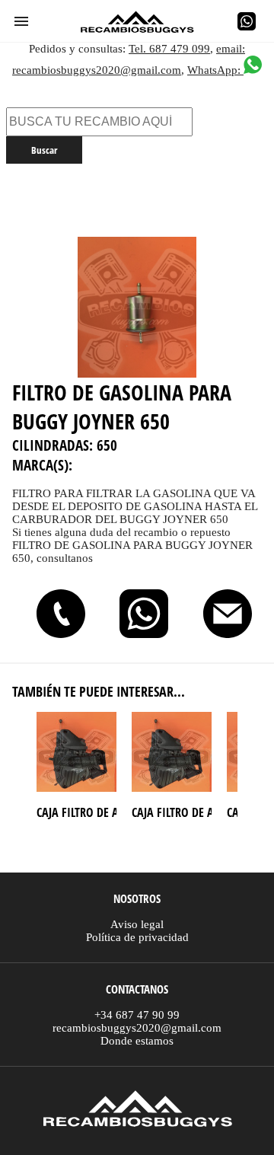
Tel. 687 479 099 (169, 49)
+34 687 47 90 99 (137, 1015)
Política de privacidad (137, 937)
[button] (21, 21)
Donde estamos (137, 1041)
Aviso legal (137, 924)
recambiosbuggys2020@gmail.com (137, 1028)
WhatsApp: (215, 70)
